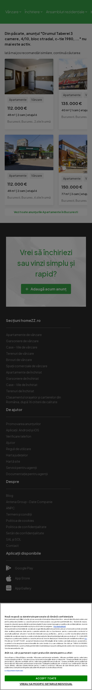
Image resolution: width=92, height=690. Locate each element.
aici (86, 639)
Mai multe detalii (60, 626)
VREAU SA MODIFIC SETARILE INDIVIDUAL (46, 683)
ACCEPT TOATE (46, 678)
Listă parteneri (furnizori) (14, 671)
